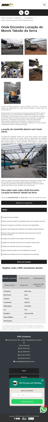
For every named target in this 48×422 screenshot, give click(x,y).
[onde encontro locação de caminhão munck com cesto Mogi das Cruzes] (36, 46)
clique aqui (24, 197)
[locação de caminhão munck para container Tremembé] (12, 70)
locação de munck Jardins (10, 217)
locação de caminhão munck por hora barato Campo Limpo (21, 242)
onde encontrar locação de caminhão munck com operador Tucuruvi (23, 221)
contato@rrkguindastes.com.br (25, 361)
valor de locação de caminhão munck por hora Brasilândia (20, 225)
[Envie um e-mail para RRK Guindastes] (26, 12)
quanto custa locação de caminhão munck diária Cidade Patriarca (23, 229)
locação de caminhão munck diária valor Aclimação (18, 238)
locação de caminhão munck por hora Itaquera (16, 246)
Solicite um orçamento (24, 203)
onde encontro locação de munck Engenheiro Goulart (19, 250)
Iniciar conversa (27, 401)
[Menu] (44, 4)
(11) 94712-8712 (24, 358)
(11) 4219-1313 (13, 197)
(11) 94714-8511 (24, 355)
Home (24, 371)
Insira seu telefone (27, 390)
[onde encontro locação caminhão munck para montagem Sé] (12, 46)
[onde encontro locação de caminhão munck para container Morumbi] (12, 93)
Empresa (24, 377)
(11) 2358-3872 (25, 352)
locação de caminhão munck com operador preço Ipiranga (20, 254)
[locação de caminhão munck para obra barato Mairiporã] (36, 70)
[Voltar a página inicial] (7, 4)
